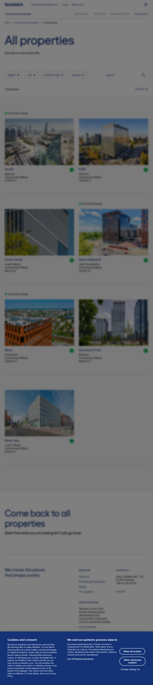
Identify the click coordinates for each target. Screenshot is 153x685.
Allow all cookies (132, 651)
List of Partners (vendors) (80, 659)
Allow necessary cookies (132, 661)
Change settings (129, 669)
